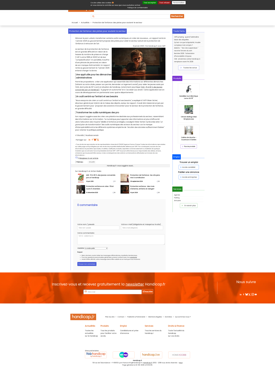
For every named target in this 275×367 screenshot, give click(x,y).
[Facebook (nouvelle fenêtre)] (92, 140)
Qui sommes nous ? (183, 317)
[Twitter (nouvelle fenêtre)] (98, 140)
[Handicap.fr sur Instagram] (252, 294)
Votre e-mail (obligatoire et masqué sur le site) (141, 224)
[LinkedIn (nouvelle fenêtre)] (89, 140)
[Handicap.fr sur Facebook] (243, 294)
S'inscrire (148, 291)
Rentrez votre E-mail (74, 292)
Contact (121, 317)
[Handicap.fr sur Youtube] (255, 294)
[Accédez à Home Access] (179, 354)
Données (168, 317)
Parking (177, 198)
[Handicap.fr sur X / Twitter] (249, 294)
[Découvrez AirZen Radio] (123, 354)
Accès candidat (188, 167)
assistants (133, 257)
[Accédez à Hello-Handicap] (96, 354)
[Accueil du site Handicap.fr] (83, 317)
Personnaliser (179, 2)
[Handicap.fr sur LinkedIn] (240, 294)
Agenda (177, 195)
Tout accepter (150, 2)
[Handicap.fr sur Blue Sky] (246, 294)
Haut (181, 363)
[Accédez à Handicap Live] (151, 354)
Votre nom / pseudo (85, 224)
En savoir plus (190, 205)
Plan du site (110, 317)
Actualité (92, 162)
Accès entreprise (189, 177)
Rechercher (177, 16)
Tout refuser (164, 2)
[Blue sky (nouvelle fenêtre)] (95, 140)
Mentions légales (155, 317)
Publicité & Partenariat (136, 317)
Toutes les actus (190, 67)
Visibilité (80, 248)
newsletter (135, 284)
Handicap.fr (147, 363)
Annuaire (177, 200)
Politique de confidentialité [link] (138, 8)
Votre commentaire (85, 233)
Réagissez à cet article (88, 158)
